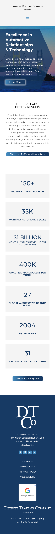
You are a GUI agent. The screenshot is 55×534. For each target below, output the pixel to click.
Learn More (15, 82)
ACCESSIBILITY (27, 477)
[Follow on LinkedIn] (34, 452)
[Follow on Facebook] (20, 452)
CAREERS (28, 461)
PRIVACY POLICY (27, 472)
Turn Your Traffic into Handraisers (27, 154)
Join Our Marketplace (27, 378)
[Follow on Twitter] (30, 452)
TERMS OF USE (27, 466)
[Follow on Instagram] (25, 452)
